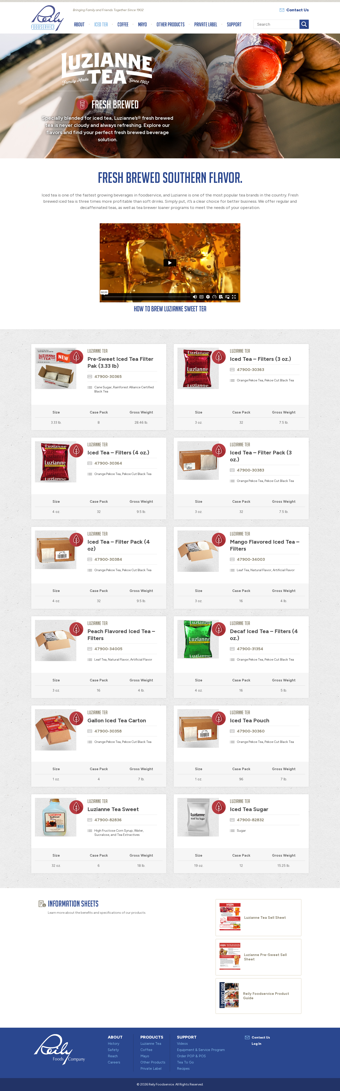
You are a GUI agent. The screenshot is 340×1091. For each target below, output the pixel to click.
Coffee (122, 24)
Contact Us (297, 9)
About (79, 24)
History (113, 1044)
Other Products (171, 24)
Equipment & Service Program (201, 1050)
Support (234, 24)
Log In (256, 1044)
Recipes (183, 1068)
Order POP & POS (191, 1056)
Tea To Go (185, 1062)
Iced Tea (101, 24)
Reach (113, 1056)
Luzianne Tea (150, 1044)
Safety (113, 1050)
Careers (114, 1062)
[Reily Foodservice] (47, 29)
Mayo (142, 24)
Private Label (205, 24)
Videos (182, 1044)
